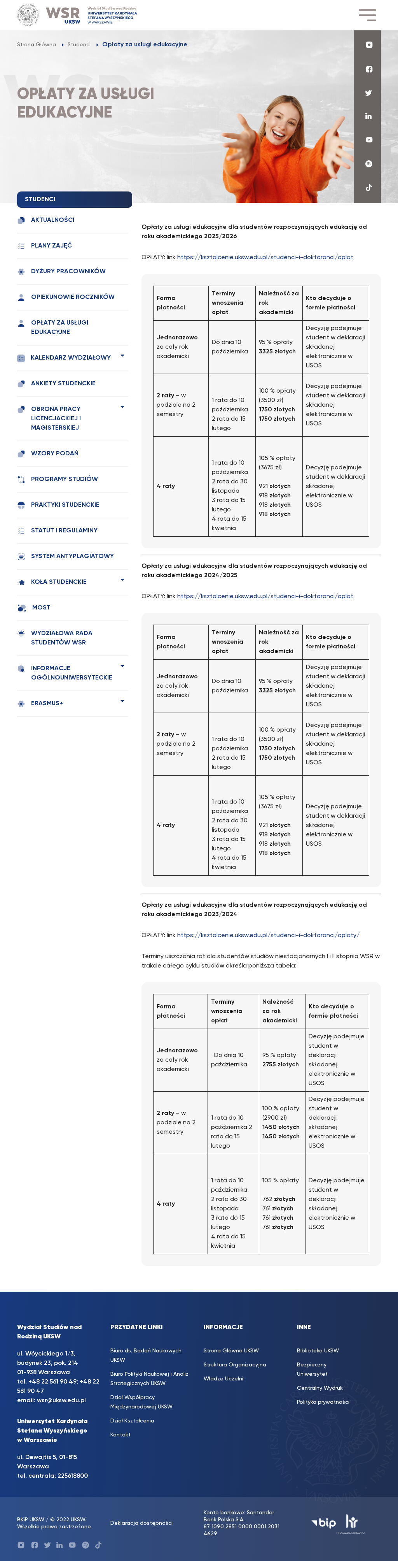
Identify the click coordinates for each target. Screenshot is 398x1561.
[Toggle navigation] (367, 15)
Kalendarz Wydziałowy (71, 358)
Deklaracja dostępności (141, 1523)
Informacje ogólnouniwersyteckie (71, 673)
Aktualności (52, 220)
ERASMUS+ (47, 704)
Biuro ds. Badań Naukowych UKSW (146, 1355)
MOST (41, 608)
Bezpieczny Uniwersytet (312, 1369)
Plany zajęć (51, 246)
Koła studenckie (59, 582)
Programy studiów (64, 479)
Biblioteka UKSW (318, 1351)
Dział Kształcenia (132, 1421)
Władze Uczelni (223, 1379)
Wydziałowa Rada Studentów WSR (62, 638)
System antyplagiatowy (72, 556)
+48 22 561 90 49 (52, 1382)
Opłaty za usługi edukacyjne (59, 327)
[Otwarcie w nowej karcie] (367, 45)
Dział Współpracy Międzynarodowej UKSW (141, 1402)
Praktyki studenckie (65, 505)
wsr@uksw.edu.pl (61, 1401)
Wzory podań (55, 454)
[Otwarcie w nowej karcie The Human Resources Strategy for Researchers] (351, 1523)
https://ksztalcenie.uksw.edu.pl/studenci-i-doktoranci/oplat (265, 258)
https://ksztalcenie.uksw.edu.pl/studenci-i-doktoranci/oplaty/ (268, 935)
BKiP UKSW (30, 1519)
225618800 (73, 1476)
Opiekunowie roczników (73, 297)
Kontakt (120, 1435)
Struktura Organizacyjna (235, 1365)
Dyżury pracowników (68, 272)
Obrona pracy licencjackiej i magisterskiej (56, 418)
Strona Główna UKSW (231, 1351)
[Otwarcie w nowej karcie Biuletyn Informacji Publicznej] (323, 1523)
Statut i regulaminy (64, 531)
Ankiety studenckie (63, 384)
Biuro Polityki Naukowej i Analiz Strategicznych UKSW (149, 1378)
